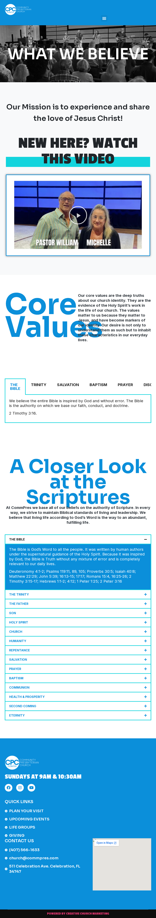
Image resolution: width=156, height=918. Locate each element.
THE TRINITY (19, 594)
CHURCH (15, 632)
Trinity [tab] (38, 384)
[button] (104, 18)
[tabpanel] (78, 409)
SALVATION (18, 659)
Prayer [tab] (125, 384)
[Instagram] (20, 788)
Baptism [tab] (98, 384)
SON (12, 613)
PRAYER (15, 669)
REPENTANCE (19, 650)
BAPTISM (16, 678)
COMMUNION (19, 687)
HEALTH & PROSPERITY (27, 697)
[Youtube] (31, 788)
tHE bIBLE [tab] (15, 386)
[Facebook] (8, 788)
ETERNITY (17, 715)
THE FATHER (18, 604)
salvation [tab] (68, 384)
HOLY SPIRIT (18, 622)
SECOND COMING (22, 706)
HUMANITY (17, 641)
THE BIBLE (17, 539)
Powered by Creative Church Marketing (78, 914)
